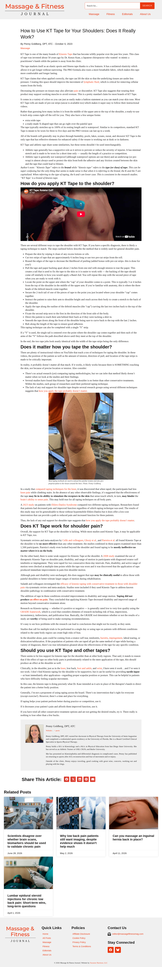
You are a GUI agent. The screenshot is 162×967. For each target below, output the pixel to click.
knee (63, 668)
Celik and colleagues (72, 540)
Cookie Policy (78, 938)
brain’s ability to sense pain (34, 499)
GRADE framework (31, 611)
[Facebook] (111, 950)
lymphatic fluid (91, 82)
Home (45, 934)
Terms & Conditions (81, 946)
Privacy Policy (79, 942)
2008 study (108, 556)
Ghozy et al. (90, 540)
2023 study (28, 504)
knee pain (25, 492)
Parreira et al (108, 540)
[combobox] (112, 5)
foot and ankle (84, 668)
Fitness (110, 14)
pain (76, 90)
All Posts (47, 938)
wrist (99, 668)
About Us (145, 14)
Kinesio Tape (65, 54)
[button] (66, 779)
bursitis (104, 638)
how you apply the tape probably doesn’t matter (63, 390)
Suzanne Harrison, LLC (99, 963)
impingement (115, 638)
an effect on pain (39, 599)
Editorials (127, 14)
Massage (94, 14)
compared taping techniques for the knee (55, 489)
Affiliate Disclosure (81, 934)
